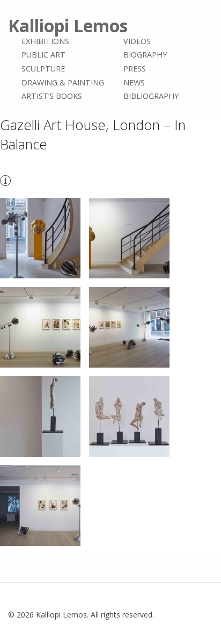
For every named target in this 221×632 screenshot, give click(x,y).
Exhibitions (45, 41)
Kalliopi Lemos (68, 25)
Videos (137, 41)
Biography (145, 55)
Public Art (43, 55)
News (134, 82)
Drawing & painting (62, 82)
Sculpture (43, 68)
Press (134, 68)
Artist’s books (51, 96)
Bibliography (151, 96)
